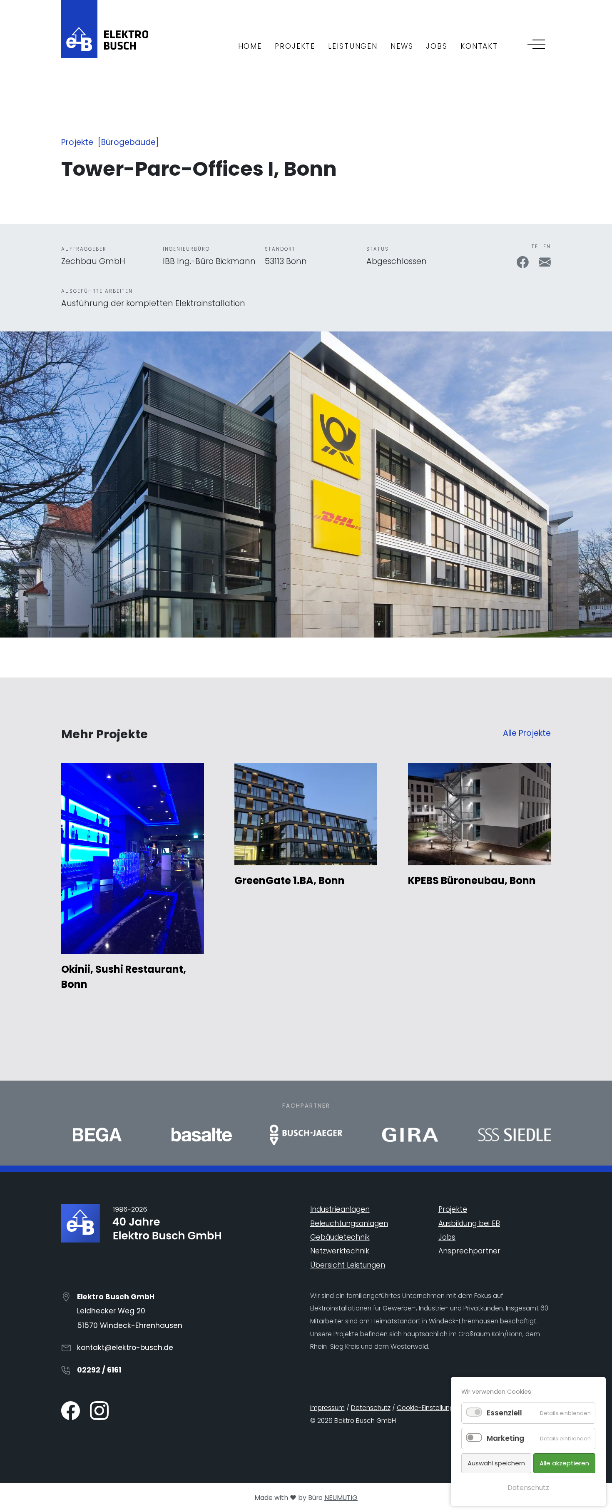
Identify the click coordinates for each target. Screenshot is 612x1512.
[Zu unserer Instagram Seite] (99, 1410)
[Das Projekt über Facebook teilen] (524, 261)
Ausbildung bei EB (469, 1223)
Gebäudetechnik (340, 1237)
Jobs (446, 1237)
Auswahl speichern (496, 1463)
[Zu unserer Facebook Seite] (71, 1410)
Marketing (505, 1438)
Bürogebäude (128, 142)
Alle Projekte (527, 733)
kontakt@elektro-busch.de (125, 1348)
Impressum (327, 1407)
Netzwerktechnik (339, 1251)
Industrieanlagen (340, 1209)
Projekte (77, 142)
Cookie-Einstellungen (429, 1407)
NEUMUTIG (341, 1497)
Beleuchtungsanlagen (349, 1223)
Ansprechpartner (469, 1251)
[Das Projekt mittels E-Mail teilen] (545, 261)
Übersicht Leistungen (347, 1265)
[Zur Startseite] (104, 28)
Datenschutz (371, 1407)
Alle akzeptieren (564, 1463)
